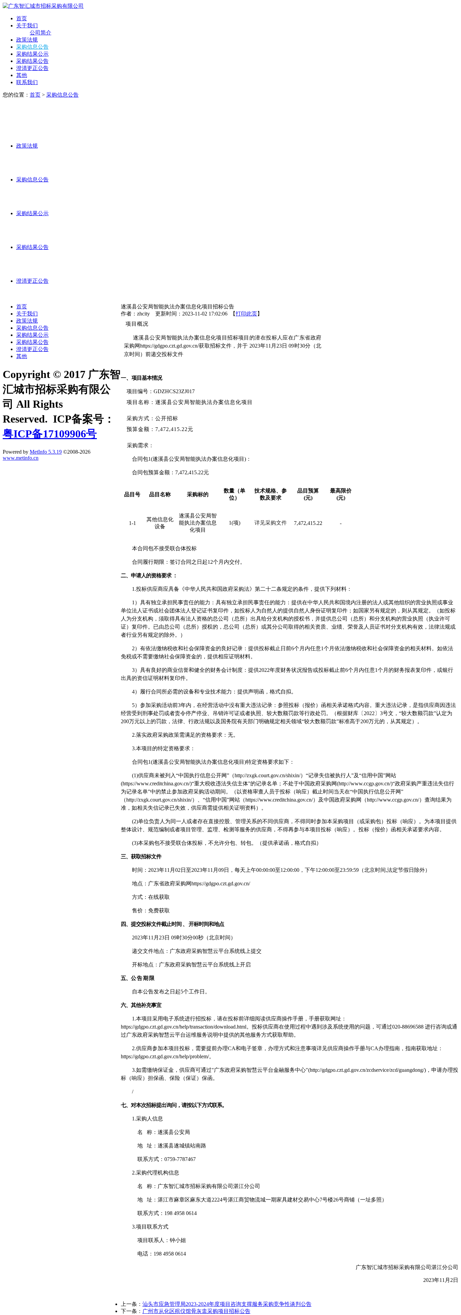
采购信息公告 (32, 47)
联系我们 (27, 82)
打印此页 (246, 314)
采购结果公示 (32, 54)
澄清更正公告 (32, 68)
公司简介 (40, 32)
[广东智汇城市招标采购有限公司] (43, 6)
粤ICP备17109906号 (50, 434)
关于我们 (27, 25)
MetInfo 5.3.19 (46, 452)
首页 (21, 18)
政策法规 (27, 40)
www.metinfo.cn (20, 458)
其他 (21, 75)
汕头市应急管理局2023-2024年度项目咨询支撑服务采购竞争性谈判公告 (226, 1304)
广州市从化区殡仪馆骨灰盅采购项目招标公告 (196, 1311)
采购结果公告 (32, 61)
